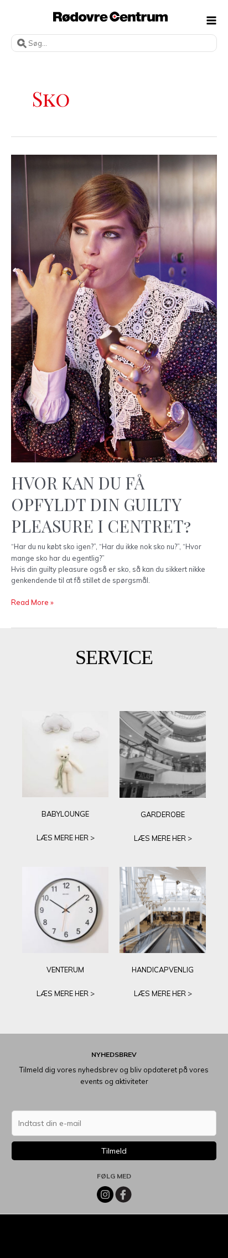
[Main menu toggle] (211, 20)
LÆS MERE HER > (66, 837)
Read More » (32, 602)
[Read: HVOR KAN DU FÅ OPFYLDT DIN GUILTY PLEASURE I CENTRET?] (114, 307)
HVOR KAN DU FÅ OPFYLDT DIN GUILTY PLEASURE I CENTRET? (101, 504)
